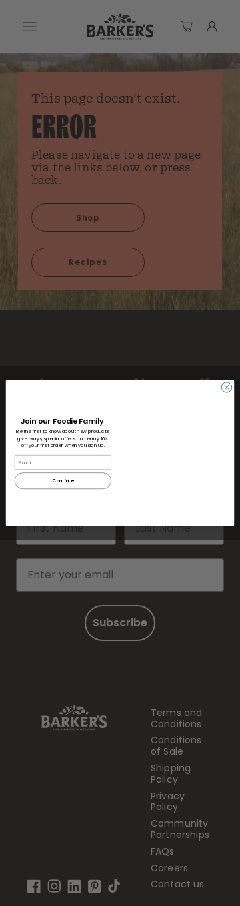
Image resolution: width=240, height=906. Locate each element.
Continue (63, 480)
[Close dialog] (226, 387)
